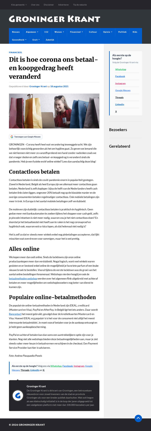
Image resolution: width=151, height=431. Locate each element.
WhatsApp (56, 365)
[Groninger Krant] (54, 18)
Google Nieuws (123, 90)
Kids (135, 32)
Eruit (35, 40)
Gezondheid (18, 40)
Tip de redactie (80, 4)
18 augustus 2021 (59, 86)
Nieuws (16, 32)
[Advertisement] (125, 243)
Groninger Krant (38, 86)
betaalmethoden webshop (23, 278)
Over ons (35, 4)
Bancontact (15, 314)
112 (46, 32)
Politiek (122, 32)
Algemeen (31, 32)
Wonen (58, 32)
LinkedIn (34, 370)
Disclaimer (49, 4)
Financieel (75, 32)
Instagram (79, 365)
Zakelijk (50, 40)
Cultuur (93, 32)
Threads (25, 370)
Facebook (68, 365)
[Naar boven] (138, 418)
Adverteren (63, 4)
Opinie (106, 32)
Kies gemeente (17, 4)
